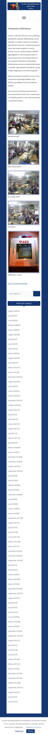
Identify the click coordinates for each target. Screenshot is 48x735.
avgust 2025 (12, 334)
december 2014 (14, 631)
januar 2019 (12, 490)
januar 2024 (12, 372)
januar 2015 (12, 626)
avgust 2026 (12, 311)
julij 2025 (11, 339)
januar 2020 (12, 452)
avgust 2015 (12, 598)
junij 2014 (11, 650)
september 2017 (14, 518)
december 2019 (14, 457)
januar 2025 (12, 353)
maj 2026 (11, 320)
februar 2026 (13, 325)
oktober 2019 (13, 466)
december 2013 (14, 673)
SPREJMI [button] (30, 731)
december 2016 (14, 551)
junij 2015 (11, 603)
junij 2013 (11, 701)
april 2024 (12, 362)
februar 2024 (13, 367)
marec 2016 (12, 574)
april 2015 (12, 612)
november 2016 (14, 555)
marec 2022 (12, 424)
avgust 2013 (12, 692)
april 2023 (12, 386)
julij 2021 (11, 433)
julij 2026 (11, 315)
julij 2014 (11, 645)
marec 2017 (12, 537)
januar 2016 (12, 584)
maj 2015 (11, 607)
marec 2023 (12, 391)
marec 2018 (12, 508)
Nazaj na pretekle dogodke (17, 283)
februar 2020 (13, 447)
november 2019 (14, 461)
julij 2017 (11, 527)
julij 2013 (11, 697)
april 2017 (12, 532)
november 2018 (14, 494)
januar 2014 (12, 668)
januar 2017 (12, 546)
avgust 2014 (12, 640)
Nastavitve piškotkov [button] (33, 727)
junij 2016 (11, 570)
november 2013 (14, 678)
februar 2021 (13, 438)
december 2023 (14, 377)
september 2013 (14, 687)
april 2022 (12, 419)
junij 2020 (11, 443)
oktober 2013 (13, 683)
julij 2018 (11, 499)
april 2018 (12, 504)
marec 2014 (12, 659)
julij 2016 (11, 565)
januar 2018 (12, 513)
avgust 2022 (12, 410)
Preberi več (19, 731)
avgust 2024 (12, 358)
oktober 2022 (13, 405)
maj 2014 (11, 654)
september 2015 (14, 593)
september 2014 (14, 635)
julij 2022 (11, 414)
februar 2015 (13, 621)
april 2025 (12, 348)
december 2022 (14, 400)
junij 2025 (11, 344)
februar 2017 (13, 541)
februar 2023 (13, 395)
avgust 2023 (12, 381)
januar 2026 (12, 330)
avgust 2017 (12, 523)
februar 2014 (13, 664)
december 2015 (14, 588)
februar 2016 (13, 579)
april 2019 (12, 480)
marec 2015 (12, 617)
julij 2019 (11, 475)
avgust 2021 (12, 428)
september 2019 (14, 471)
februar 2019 (13, 485)
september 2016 (14, 560)
